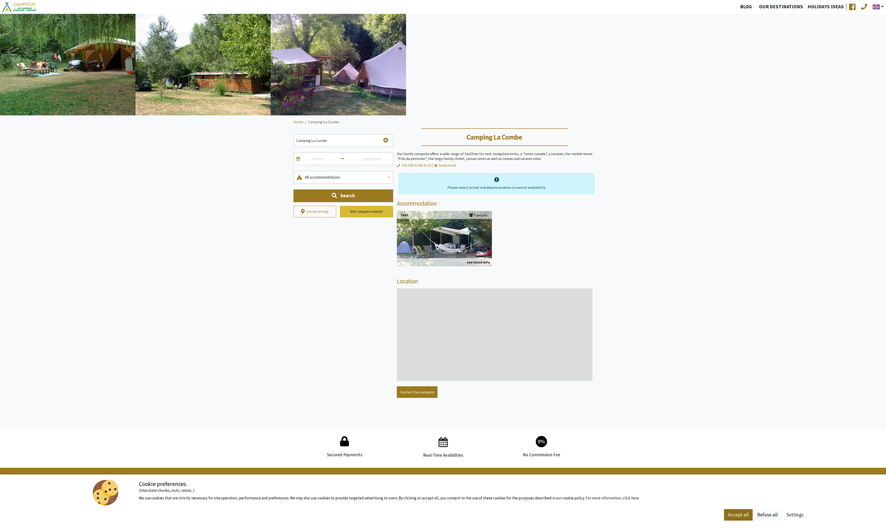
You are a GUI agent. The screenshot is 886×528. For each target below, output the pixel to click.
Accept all (738, 515)
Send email (447, 165)
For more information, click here (612, 498)
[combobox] (347, 177)
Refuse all (767, 515)
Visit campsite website (366, 211)
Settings (795, 515)
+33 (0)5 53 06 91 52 (416, 165)
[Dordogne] (19, 7)
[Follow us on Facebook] (852, 7)
